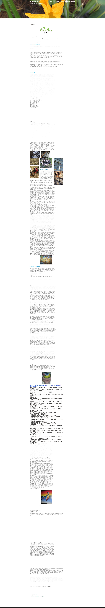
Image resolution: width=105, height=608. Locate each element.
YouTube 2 (37, 596)
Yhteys (69, 1)
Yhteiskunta (57, 1)
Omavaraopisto (34, 1)
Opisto (51, 1)
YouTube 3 (42, 596)
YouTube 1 (33, 596)
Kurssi (54, 1)
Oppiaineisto (62, 1)
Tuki (66, 1)
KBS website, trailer (35, 594)
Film (32, 595)
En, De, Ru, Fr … (73, 1)
